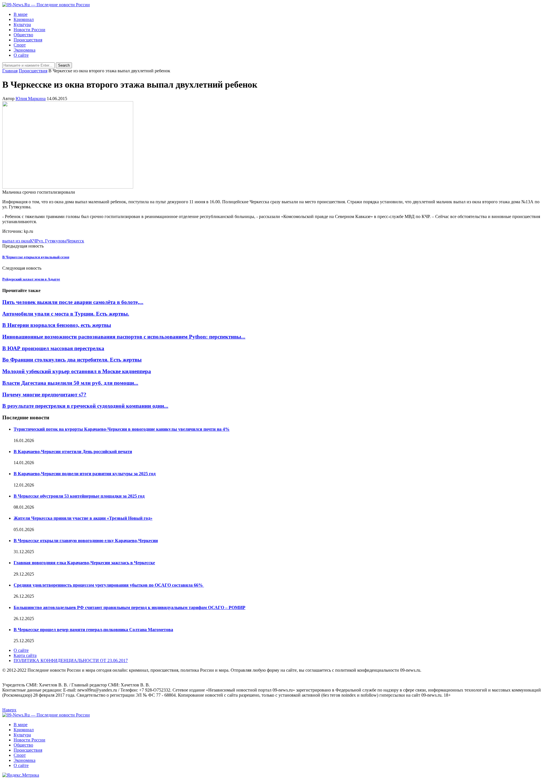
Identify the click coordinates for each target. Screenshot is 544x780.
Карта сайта (25, 655)
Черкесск (75, 240)
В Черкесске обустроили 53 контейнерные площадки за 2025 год (79, 496)
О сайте (21, 55)
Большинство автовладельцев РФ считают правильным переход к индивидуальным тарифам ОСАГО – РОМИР (129, 607)
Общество (23, 34)
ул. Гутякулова (53, 240)
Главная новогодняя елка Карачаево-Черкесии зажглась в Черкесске (84, 562)
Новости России (29, 29)
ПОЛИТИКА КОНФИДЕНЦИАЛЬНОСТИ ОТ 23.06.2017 (71, 660)
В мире (20, 14)
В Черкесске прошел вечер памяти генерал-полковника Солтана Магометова (93, 629)
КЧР (34, 240)
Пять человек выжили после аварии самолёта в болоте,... (72, 302)
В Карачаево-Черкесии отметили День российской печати (73, 451)
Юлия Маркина (31, 98)
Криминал (24, 19)
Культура (22, 24)
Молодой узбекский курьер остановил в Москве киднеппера (76, 371)
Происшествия (28, 39)
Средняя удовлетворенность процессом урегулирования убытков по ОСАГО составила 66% (109, 585)
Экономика (24, 50)
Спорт (20, 45)
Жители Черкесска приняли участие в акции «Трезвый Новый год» (83, 518)
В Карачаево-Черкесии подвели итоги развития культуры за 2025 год (85, 473)
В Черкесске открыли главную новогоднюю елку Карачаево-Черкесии (86, 540)
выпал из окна (16, 240)
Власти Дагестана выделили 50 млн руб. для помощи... (70, 383)
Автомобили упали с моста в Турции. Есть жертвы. (65, 314)
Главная (10, 70)
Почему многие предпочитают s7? (44, 395)
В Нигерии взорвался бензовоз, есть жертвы (56, 325)
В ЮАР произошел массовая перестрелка (53, 348)
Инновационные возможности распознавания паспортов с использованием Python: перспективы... (123, 337)
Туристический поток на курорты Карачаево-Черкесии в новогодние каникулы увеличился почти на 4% (122, 429)
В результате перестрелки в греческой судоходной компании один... (85, 406)
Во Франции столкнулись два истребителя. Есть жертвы (72, 360)
